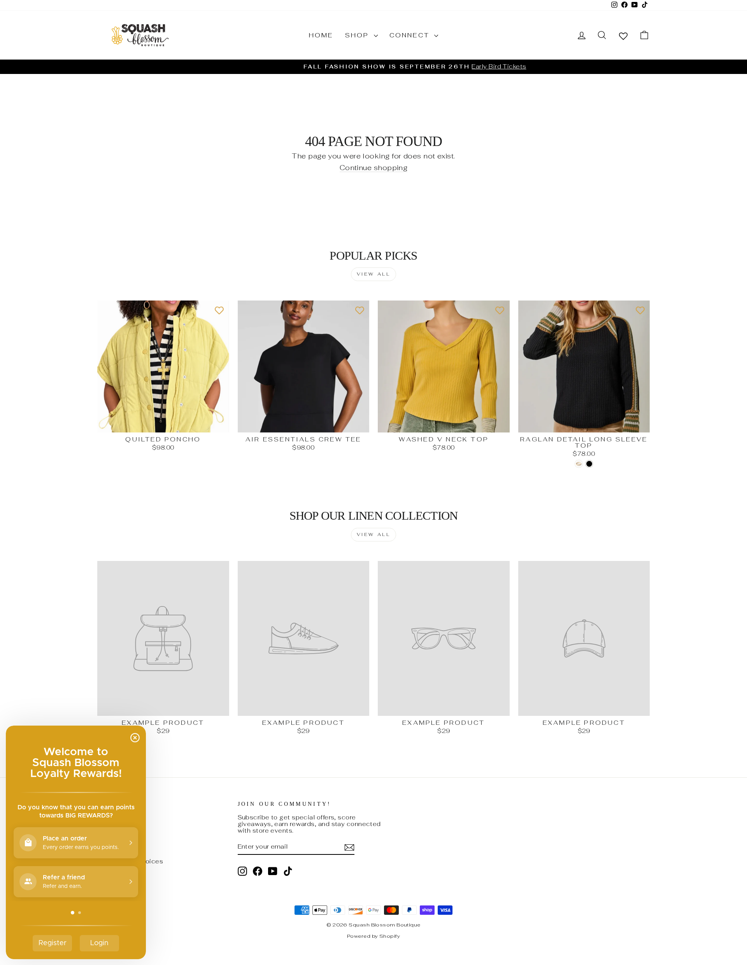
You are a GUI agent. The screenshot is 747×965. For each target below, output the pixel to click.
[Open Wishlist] (623, 35)
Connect (411, 35)
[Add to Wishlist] (219, 310)
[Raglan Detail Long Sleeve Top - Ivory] (578, 464)
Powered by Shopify (373, 936)
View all (374, 274)
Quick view (163, 423)
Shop (358, 35)
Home (321, 35)
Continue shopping (374, 168)
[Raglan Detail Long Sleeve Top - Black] (589, 464)
